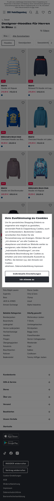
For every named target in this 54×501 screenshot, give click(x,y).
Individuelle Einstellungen (27, 274)
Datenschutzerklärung (24, 266)
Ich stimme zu (27, 280)
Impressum (38, 266)
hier (25, 260)
